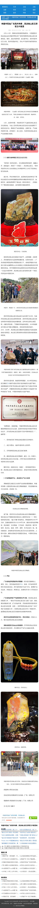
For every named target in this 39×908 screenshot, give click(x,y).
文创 (24, 7)
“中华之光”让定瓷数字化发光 (11, 859)
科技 (24, 12)
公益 (24, 10)
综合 (34, 12)
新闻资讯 (5, 7)
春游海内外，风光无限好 (27, 838)
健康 (34, 10)
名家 (5, 10)
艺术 (14, 7)
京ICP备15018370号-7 (24, 901)
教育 (5, 12)
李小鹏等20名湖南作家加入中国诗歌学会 (16, 846)
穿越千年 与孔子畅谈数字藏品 (30, 859)
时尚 (14, 10)
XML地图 (32, 901)
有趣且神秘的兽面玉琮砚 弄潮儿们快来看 (16, 848)
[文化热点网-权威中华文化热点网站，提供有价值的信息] (19, 2)
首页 (3, 17)
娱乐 (14, 12)
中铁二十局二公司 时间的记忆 (12, 871)
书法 (21, 584)
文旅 (34, 7)
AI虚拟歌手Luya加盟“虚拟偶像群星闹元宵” (16, 868)
